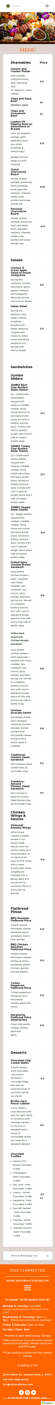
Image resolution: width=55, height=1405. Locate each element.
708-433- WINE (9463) (16, 1379)
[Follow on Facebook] (21, 1392)
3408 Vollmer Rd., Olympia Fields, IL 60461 (27, 1374)
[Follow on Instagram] (27, 1392)
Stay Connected (27, 1271)
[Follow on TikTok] (33, 1392)
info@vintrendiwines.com (18, 1384)
